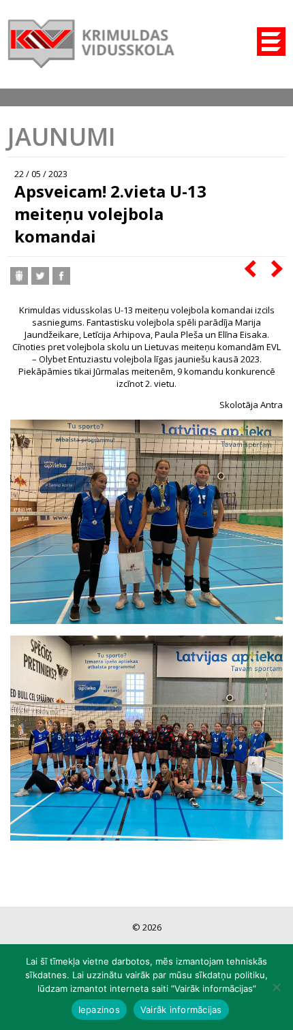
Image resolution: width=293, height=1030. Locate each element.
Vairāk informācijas (181, 1009)
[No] (276, 987)
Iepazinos (99, 1009)
